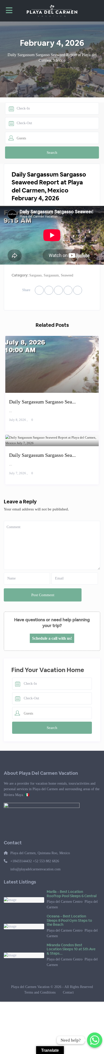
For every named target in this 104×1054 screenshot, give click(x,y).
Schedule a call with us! (52, 638)
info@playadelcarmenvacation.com (35, 869)
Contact (68, 992)
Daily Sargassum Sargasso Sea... (42, 401)
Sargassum (51, 275)
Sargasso (35, 275)
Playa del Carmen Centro (65, 902)
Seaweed (67, 275)
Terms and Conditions (40, 992)
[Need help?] (94, 1040)
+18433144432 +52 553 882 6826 (34, 861)
